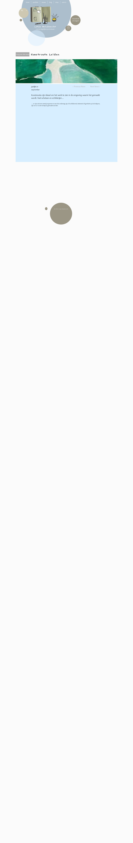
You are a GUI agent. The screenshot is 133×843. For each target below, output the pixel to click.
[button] (68, 27)
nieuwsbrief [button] (75, 19)
